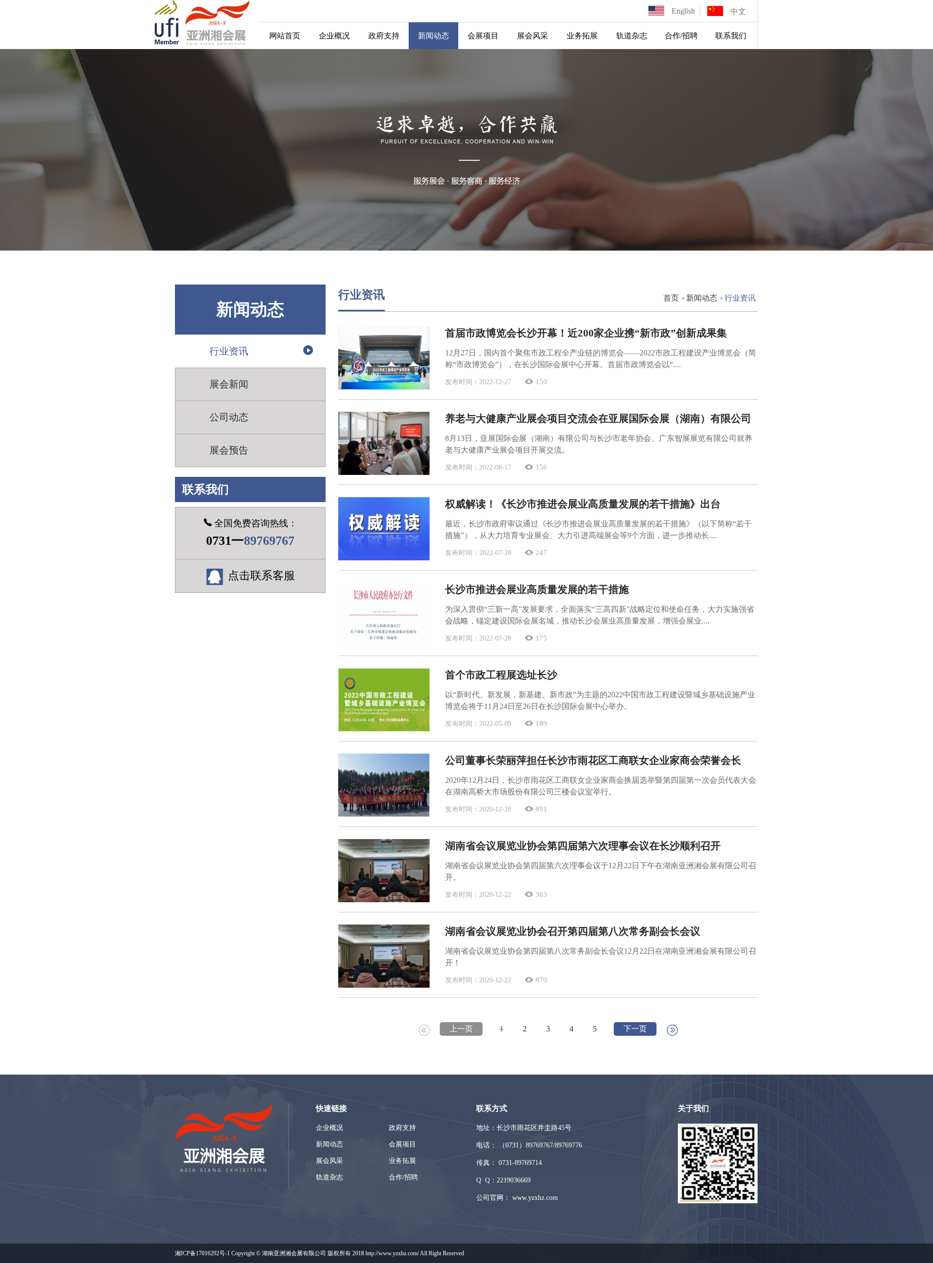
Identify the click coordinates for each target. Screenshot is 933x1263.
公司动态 (228, 417)
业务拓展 (582, 36)
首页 (671, 298)
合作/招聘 (681, 36)
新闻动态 (433, 36)
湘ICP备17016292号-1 (202, 1253)
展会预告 (228, 450)
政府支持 (383, 36)
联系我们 (730, 36)
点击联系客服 (261, 576)
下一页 (635, 1029)
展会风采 (532, 36)
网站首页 (284, 36)
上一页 (461, 1029)
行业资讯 (228, 351)
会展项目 (483, 36)
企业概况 (334, 36)
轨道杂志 (631, 36)
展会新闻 (228, 384)
